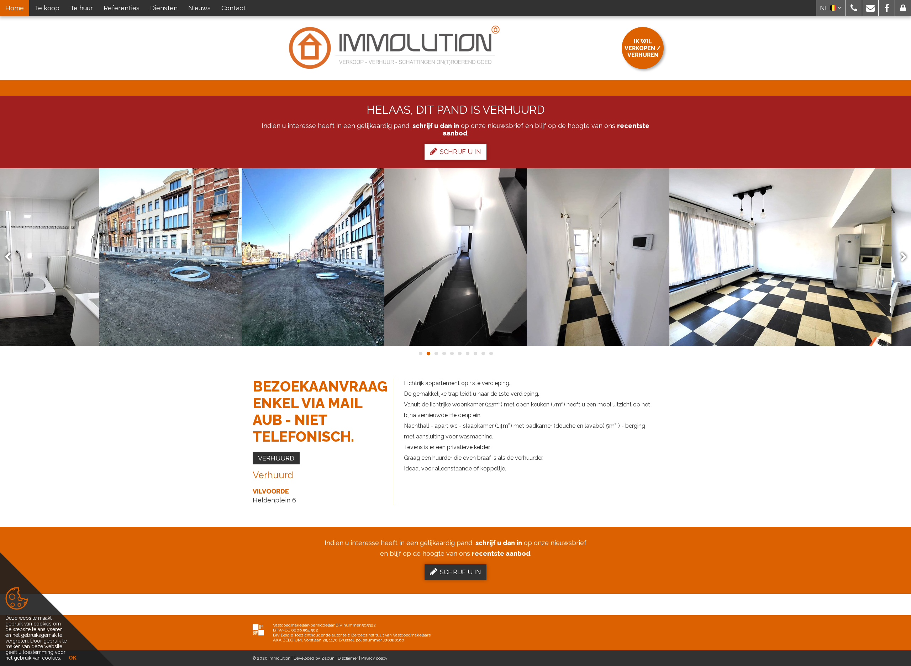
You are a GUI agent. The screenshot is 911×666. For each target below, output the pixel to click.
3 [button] (436, 353)
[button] (854, 8)
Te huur (81, 8)
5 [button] (451, 353)
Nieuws (199, 8)
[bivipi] (258, 629)
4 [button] (444, 353)
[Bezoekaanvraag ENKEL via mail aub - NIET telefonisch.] (170, 257)
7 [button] (467, 353)
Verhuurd (276, 458)
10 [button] (491, 353)
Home (14, 8)
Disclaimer (348, 658)
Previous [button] (11, 257)
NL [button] (825, 8)
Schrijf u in (460, 151)
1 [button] (420, 353)
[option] (313, 257)
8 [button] (475, 353)
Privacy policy (374, 658)
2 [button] (428, 353)
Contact (233, 8)
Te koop (47, 8)
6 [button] (459, 353)
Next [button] (900, 257)
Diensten (164, 8)
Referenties (121, 8)
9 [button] (483, 353)
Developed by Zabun (314, 658)
